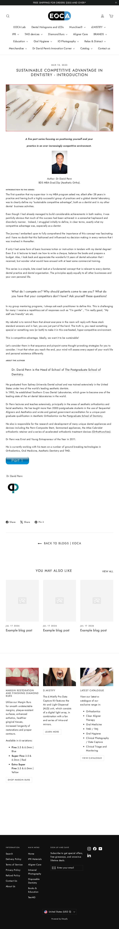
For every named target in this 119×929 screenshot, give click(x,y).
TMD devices (32, 34)
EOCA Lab (19, 27)
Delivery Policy (13, 859)
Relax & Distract (93, 41)
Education (19, 41)
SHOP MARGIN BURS (19, 779)
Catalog (85, 48)
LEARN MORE (52, 731)
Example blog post (19, 630)
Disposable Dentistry (33, 880)
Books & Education (33, 890)
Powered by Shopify (60, 919)
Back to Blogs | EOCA (62, 543)
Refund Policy (13, 875)
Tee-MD (32, 897)
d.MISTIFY (97, 27)
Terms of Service (14, 864)
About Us (10, 886)
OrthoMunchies (101, 431)
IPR (14, 34)
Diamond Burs (56, 34)
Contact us (104, 48)
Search (9, 853)
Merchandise (17, 48)
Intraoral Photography (34, 871)
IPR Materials (35, 859)
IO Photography (67, 41)
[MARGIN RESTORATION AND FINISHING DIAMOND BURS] (22, 677)
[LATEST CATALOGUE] (96, 677)
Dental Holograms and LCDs (47, 27)
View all (107, 571)
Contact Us (11, 880)
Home (31, 853)
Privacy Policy (13, 870)
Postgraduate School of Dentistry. (85, 416)
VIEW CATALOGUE (92, 758)
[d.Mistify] (59, 677)
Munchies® (76, 27)
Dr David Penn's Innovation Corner (52, 48)
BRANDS (99, 34)
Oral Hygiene (42, 41)
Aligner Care (80, 34)
